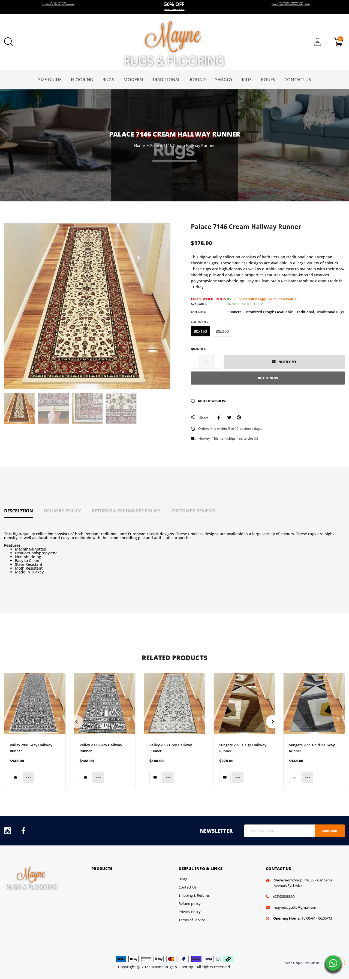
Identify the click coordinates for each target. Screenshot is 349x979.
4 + (174, 6)
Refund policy (190, 903)
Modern (133, 80)
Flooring (82, 80)
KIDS (247, 80)
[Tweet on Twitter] (229, 417)
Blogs (183, 879)
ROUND (198, 80)
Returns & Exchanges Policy (126, 511)
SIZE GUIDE (50, 80)
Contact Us (297, 80)
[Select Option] (294, 777)
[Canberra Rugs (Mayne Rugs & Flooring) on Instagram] (7, 832)
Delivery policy (62, 511)
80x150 (200, 331)
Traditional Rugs (330, 311)
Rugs (108, 80)
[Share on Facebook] (220, 417)
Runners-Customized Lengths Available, (260, 311)
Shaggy (224, 80)
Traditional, (305, 311)
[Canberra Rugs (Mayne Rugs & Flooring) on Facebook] (23, 832)
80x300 (222, 331)
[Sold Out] (15, 777)
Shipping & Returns (194, 895)
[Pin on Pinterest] (239, 417)
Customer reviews (193, 511)
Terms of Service (192, 919)
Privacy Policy (190, 911)
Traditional (166, 80)
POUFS (268, 80)
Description (18, 511)
